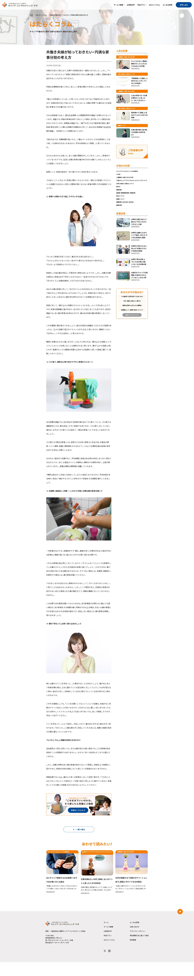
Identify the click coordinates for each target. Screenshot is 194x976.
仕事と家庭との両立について (125, 183)
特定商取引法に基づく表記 (139, 935)
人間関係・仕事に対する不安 (124, 177)
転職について (120, 199)
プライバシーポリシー (138, 931)
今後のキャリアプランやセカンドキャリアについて (131, 180)
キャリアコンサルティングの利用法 (127, 171)
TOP (31, 15)
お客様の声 (131, 5)
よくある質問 (167, 5)
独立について (120, 196)
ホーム (106, 922)
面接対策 (119, 205)
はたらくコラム (154, 5)
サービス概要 (118, 5)
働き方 (118, 186)
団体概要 (133, 940)
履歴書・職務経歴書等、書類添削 (125, 193)
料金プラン (141, 5)
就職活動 (119, 190)
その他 (118, 174)
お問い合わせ (134, 927)
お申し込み (184, 5)
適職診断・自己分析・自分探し (125, 202)
